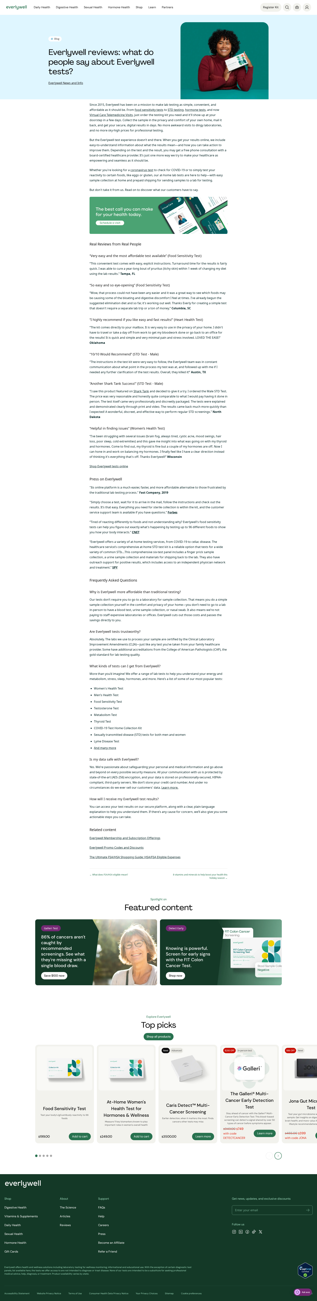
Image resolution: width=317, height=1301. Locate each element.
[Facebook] (247, 1232)
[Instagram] (234, 1232)
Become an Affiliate (111, 1243)
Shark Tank (141, 391)
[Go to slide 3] (44, 1156)
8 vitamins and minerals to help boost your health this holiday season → (200, 876)
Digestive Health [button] (67, 7)
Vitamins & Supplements (21, 1216)
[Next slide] (278, 1155)
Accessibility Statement (17, 1293)
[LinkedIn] (240, 1232)
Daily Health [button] (42, 7)
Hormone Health (15, 1243)
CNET (135, 532)
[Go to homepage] (16, 7)
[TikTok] (254, 1232)
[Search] (287, 7)
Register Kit (270, 7)
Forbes (172, 512)
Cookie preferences (191, 1293)
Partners (167, 7)
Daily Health (12, 1225)
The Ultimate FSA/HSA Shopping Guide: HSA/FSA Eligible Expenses (135, 857)
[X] (260, 1232)
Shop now (175, 976)
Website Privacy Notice (49, 1293)
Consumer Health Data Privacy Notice (108, 1293)
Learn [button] (152, 7)
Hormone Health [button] (119, 7)
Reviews (65, 1225)
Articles (65, 1216)
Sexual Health (13, 1234)
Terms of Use (75, 1293)
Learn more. (169, 788)
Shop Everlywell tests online (109, 466)
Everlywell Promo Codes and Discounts (117, 848)
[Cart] (297, 7)
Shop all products (159, 1036)
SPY (115, 567)
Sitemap (169, 1293)
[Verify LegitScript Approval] (305, 1271)
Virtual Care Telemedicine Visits (111, 115)
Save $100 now (54, 976)
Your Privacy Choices (147, 1293)
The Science (68, 1207)
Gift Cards (11, 1251)
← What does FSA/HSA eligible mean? (109, 874)
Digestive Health (15, 1207)
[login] (307, 7)
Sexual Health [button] (93, 7)
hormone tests (195, 110)
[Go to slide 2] (40, 1156)
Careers (103, 1225)
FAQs (101, 1207)
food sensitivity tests (149, 110)
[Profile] (307, 7)
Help (101, 1216)
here (28, 1270)
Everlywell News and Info (65, 83)
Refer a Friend (107, 1251)
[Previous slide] (269, 1155)
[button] (308, 1210)
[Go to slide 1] (36, 1155)
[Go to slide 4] (47, 1156)
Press (101, 1234)
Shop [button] (139, 7)
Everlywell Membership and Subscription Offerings (125, 838)
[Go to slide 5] (51, 1156)
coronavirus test (141, 170)
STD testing (176, 110)
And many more (105, 748)
